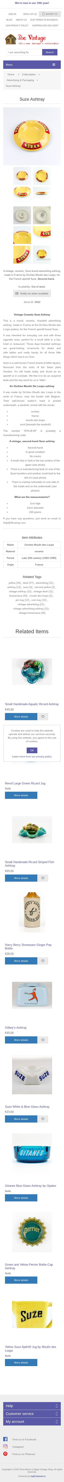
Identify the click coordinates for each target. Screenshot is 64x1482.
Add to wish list (42, 716)
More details (21, 716)
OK (32, 750)
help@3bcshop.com (14, 522)
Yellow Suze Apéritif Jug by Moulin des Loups (30, 1348)
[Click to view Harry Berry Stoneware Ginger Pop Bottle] (32, 912)
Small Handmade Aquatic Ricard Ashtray (32, 704)
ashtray (11, 587)
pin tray (20, 600)
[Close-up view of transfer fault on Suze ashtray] (42, 235)
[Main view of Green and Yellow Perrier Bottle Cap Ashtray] (32, 1232)
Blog (9, 20)
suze (25, 587)
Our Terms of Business (44, 20)
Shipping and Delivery (45, 25)
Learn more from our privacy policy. (32, 756)
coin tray (36, 600)
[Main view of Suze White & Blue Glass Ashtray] (32, 1074)
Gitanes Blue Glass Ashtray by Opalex (30, 1185)
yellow (12, 582)
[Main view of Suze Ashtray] (22, 176)
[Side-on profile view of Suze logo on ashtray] (42, 196)
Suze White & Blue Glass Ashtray (27, 1106)
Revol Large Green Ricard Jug (25, 783)
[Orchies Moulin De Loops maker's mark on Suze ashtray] (42, 215)
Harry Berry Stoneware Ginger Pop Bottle (28, 946)
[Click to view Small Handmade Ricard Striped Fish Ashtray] (32, 830)
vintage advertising (28, 604)
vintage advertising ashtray (28, 608)
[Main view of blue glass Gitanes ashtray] (32, 1153)
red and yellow (42, 587)
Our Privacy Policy (17, 25)
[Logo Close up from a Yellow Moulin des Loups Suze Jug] (32, 1314)
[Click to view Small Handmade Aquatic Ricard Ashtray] (32, 672)
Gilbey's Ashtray (16, 1027)
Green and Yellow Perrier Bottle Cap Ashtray (29, 1266)
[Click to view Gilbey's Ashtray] (32, 995)
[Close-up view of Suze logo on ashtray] (22, 196)
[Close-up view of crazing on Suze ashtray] (22, 235)
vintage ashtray (17, 591)
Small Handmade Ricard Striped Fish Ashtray (29, 863)
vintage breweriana (29, 612)
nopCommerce (38, 1476)
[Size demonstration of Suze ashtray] (42, 255)
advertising (42, 582)
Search (50, 52)
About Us (21, 20)
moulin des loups (39, 595)
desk (25, 582)
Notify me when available (34, 293)
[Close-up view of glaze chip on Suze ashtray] (22, 255)
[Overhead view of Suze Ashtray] (42, 176)
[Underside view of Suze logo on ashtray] (22, 215)
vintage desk (41, 591)
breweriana (15, 595)
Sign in (12, 14)
